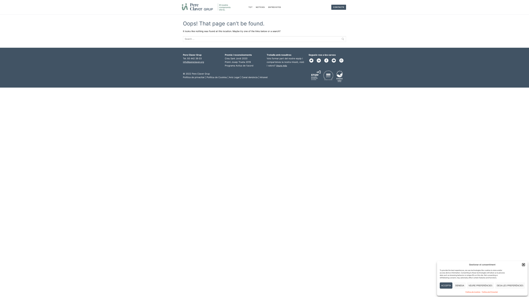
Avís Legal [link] (234, 77)
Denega (459, 285)
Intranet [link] (264, 77)
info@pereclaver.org (193, 62)
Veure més (281, 65)
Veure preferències (480, 285)
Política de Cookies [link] (217, 77)
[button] (523, 264)
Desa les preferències (510, 285)
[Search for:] (264, 39)
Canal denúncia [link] (250, 77)
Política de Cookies (472, 292)
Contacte (338, 7)
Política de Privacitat (490, 292)
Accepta (446, 285)
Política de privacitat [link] (194, 77)
